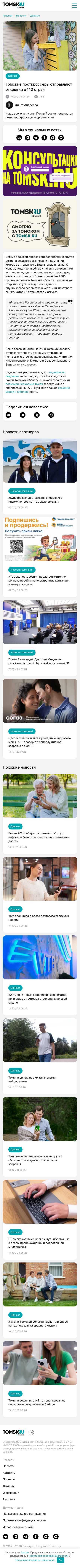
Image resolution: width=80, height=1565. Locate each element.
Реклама (9, 1499)
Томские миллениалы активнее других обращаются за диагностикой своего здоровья (35, 1160)
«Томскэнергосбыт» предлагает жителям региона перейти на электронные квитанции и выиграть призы (38, 580)
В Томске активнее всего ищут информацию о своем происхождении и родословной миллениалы (39, 1243)
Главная (7, 15)
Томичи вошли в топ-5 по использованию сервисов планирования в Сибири (36, 1402)
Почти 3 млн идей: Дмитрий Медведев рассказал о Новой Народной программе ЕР (38, 661)
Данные (35, 15)
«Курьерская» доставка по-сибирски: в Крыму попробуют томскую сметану (35, 499)
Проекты (9, 1479)
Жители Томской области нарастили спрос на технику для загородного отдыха (38, 1323)
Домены (8, 1486)
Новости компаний (22, 490)
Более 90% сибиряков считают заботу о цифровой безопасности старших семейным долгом (39, 837)
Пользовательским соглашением (34, 1560)
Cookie (25, 1552)
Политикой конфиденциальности (48, 1555)
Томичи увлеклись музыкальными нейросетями (32, 1079)
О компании (11, 1492)
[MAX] (61, 138)
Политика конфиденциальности (24, 1520)
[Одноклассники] (44, 138)
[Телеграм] (36, 138)
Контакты (9, 1472)
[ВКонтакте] (19, 138)
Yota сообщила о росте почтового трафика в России (38, 918)
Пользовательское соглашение (24, 1513)
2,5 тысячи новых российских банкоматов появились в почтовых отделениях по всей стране (37, 998)
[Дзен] (52, 138)
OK (60, 1560)
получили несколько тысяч (24, 384)
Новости (21, 15)
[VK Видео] (27, 138)
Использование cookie (18, 1527)
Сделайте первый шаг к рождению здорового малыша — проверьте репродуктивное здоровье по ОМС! (39, 742)
